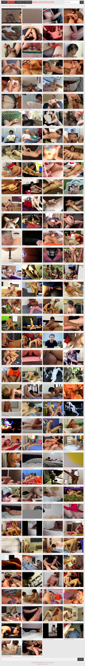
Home (4, 2)
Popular (11, 2)
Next (80, 659)
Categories (19, 2)
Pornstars (28, 2)
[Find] (82, 2)
